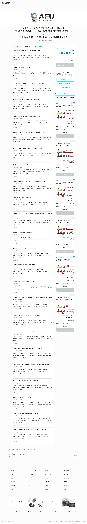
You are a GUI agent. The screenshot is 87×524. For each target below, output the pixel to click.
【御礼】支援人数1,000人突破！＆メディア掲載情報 (26, 315)
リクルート (56, 521)
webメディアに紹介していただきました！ (24, 397)
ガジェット (45, 40)
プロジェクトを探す (21, 454)
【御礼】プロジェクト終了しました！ (22, 67)
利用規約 (61, 521)
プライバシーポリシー (65, 87)
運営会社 (10, 456)
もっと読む (15, 62)
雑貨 (51, 40)
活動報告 (27, 46)
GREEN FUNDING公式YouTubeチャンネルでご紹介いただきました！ (31, 332)
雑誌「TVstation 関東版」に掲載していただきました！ (27, 148)
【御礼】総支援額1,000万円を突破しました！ (25, 265)
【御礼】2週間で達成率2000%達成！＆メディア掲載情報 (27, 348)
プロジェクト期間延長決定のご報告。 (22, 232)
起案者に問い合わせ (65, 79)
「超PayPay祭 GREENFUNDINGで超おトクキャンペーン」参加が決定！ (31, 364)
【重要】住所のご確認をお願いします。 (23, 197)
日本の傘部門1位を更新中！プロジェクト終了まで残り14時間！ (29, 83)
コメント (38, 46)
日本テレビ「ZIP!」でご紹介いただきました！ (25, 248)
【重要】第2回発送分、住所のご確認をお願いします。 (27, 51)
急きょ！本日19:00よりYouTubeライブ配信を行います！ (28, 381)
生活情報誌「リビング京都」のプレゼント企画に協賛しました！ (29, 132)
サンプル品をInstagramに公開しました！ (24, 281)
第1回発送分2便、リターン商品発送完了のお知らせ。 (26, 99)
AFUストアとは (12, 454)
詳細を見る (65, 132)
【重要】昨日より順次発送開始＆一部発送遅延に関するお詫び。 (29, 181)
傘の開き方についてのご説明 (20, 165)
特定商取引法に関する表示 (65, 83)
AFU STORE (38, 40)
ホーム (16, 46)
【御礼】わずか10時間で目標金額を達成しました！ (26, 413)
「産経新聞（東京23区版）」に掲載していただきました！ (27, 116)
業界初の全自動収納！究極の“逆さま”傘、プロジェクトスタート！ (30, 430)
